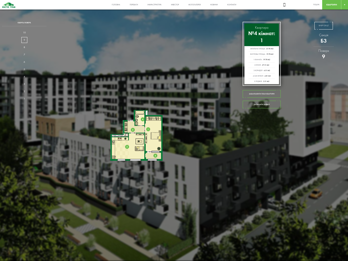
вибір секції (324, 26)
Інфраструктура (154, 5)
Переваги (134, 5)
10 (24, 32)
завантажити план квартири (261, 94)
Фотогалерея (194, 5)
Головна (116, 5)
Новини (214, 5)
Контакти (231, 5)
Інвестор (175, 5)
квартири (331, 4)
